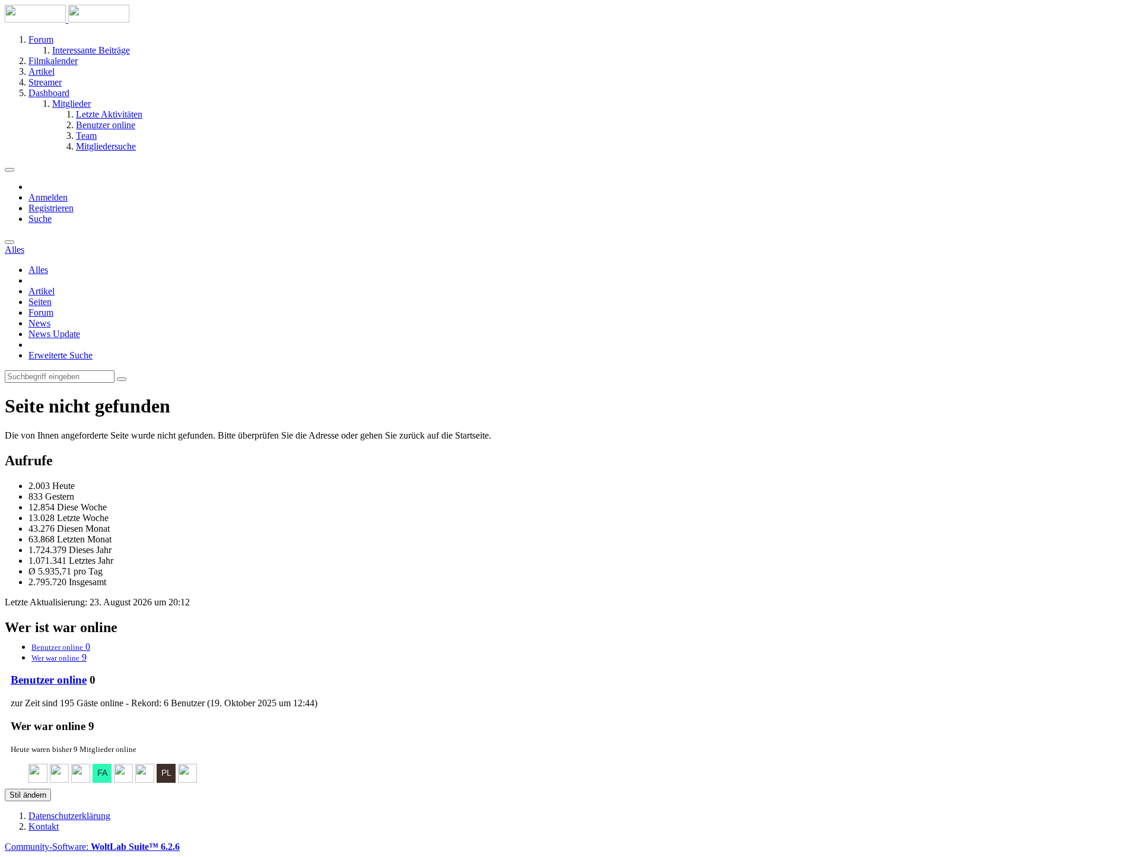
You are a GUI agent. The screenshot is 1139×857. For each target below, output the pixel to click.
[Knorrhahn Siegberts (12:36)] (123, 780)
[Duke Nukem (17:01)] (80, 780)
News (39, 323)
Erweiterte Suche (60, 355)
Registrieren (51, 208)
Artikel (41, 291)
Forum (40, 312)
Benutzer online (49, 680)
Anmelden (48, 197)
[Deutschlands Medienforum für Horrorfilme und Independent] (67, 19)
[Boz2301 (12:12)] (144, 780)
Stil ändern (27, 795)
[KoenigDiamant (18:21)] (59, 780)
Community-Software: (92, 847)
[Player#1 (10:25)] (166, 780)
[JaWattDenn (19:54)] (37, 780)
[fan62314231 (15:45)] (102, 780)
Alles (38, 270)
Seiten (40, 302)
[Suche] (9, 242)
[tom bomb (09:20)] (187, 780)
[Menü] (9, 170)
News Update (54, 334)
